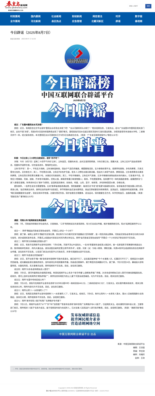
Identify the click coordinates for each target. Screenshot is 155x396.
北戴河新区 (97, 21)
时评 (118, 16)
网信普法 (97, 16)
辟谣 (118, 21)
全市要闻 (15, 21)
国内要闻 (36, 16)
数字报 (138, 16)
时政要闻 (15, 16)
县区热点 (56, 21)
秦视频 (138, 21)
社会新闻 (56, 16)
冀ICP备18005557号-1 (53, 391)
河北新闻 (36, 21)
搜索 (148, 6)
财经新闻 (77, 16)
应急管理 (77, 21)
